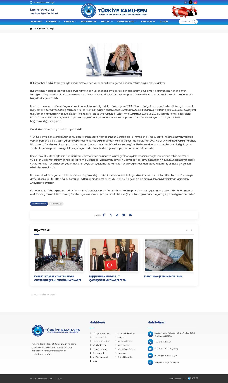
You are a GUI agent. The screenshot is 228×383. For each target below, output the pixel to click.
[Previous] (187, 230)
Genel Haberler (125, 357)
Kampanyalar (99, 353)
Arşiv (95, 361)
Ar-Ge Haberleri (100, 357)
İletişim (121, 337)
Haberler (122, 353)
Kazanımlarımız (125, 341)
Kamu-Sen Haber (101, 341)
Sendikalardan (99, 345)
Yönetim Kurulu (100, 349)
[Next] (191, 230)
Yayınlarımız (123, 345)
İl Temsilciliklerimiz (126, 333)
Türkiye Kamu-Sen (101, 333)
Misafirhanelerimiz (126, 349)
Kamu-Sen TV (99, 337)
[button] (186, 2)
